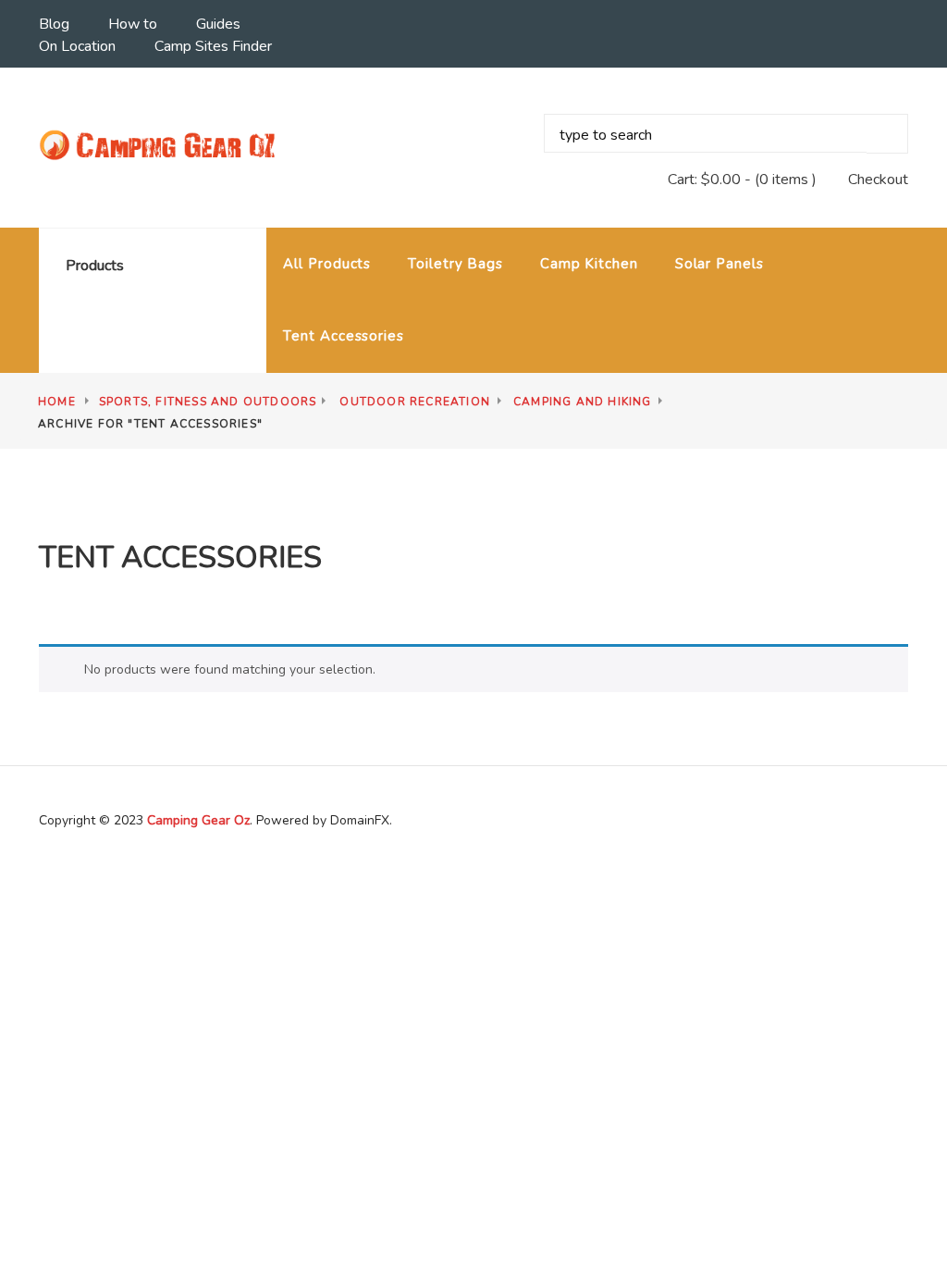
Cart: (704, 179)
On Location (77, 46)
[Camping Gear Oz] (161, 146)
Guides (218, 24)
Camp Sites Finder (213, 46)
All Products (327, 263)
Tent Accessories (343, 336)
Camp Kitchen (589, 263)
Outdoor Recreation (414, 401)
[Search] (887, 134)
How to (132, 24)
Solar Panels (719, 263)
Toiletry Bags (455, 263)
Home (57, 401)
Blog (54, 24)
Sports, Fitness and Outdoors (208, 401)
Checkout (878, 179)
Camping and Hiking (582, 401)
